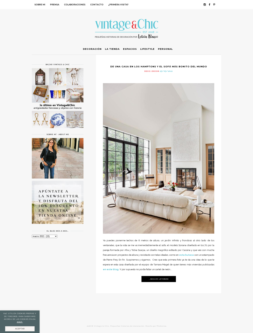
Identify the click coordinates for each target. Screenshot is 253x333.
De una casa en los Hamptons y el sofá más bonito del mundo (158, 66)
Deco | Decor (151, 71)
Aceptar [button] (20, 329)
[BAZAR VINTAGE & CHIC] (57, 130)
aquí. (20, 322)
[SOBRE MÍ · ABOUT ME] (57, 177)
